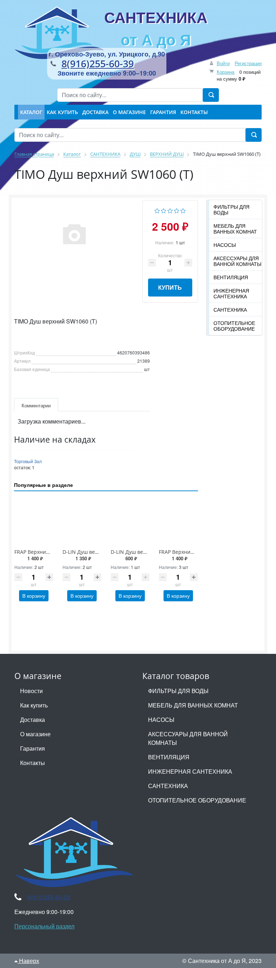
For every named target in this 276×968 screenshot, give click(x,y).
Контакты (32, 763)
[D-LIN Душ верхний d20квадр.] (82, 521)
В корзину (33, 595)
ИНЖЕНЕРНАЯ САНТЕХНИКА (231, 293)
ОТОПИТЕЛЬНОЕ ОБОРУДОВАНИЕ (234, 325)
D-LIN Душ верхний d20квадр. (100, 551)
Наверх (28, 960)
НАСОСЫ (224, 244)
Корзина (225, 71)
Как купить (34, 705)
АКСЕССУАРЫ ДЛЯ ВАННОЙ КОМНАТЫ (237, 260)
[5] (183, 210)
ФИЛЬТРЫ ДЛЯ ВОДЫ (231, 209)
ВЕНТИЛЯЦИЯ (230, 277)
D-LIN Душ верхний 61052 (142, 551)
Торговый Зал (28, 461)
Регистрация (248, 63)
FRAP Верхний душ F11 (187, 551)
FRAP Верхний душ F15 (42, 551)
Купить (170, 287)
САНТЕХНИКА (155, 28)
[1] (157, 210)
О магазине (35, 734)
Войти (223, 63)
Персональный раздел (44, 926)
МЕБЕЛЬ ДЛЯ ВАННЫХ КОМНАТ (235, 228)
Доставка (32, 719)
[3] (170, 210)
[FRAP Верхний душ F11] (178, 521)
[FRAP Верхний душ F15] (33, 521)
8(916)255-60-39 (97, 63)
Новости (31, 691)
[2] (163, 210)
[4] (176, 210)
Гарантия (32, 748)
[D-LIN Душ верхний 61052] (130, 521)
